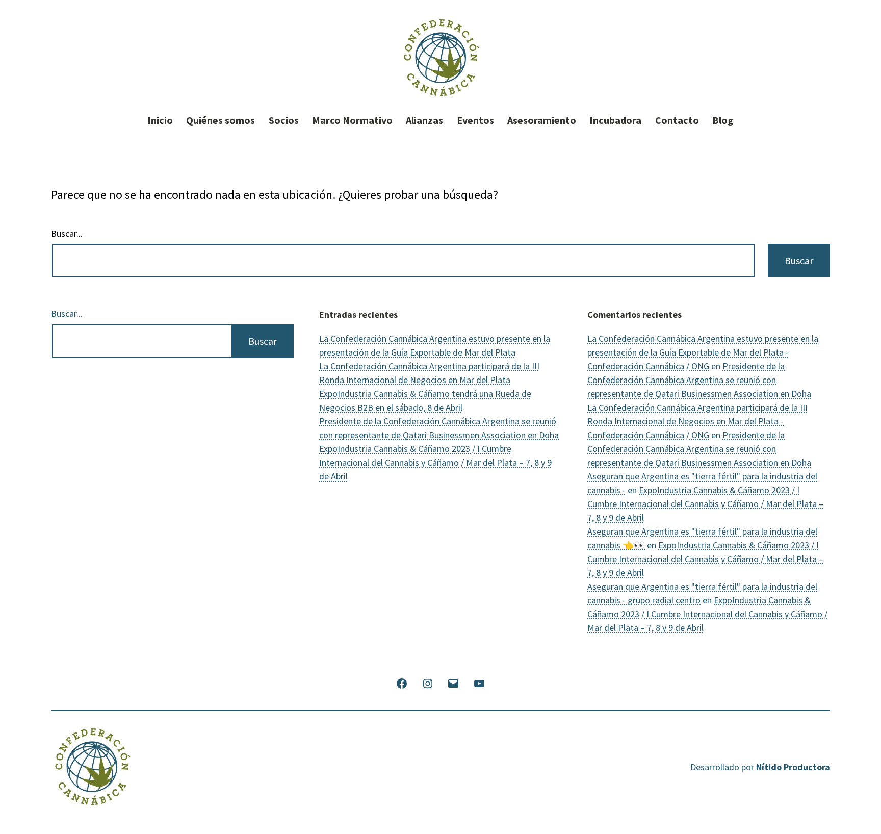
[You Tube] (478, 682)
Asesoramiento (541, 120)
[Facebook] (401, 682)
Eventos (475, 120)
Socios (284, 120)
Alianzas (424, 120)
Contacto (677, 120)
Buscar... (67, 233)
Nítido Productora (793, 767)
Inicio (160, 120)
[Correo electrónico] (453, 682)
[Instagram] (427, 682)
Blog (723, 120)
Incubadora (615, 120)
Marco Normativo (352, 120)
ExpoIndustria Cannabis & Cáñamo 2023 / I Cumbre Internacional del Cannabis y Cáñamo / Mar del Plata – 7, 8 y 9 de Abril (435, 462)
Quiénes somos (220, 120)
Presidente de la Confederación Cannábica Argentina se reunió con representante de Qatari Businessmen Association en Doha (699, 379)
